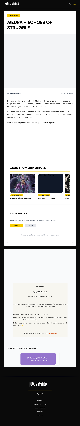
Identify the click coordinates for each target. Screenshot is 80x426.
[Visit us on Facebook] (42, 394)
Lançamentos (14, 15)
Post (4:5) (30, 225)
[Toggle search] (70, 4)
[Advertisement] (40, 265)
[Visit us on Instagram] (38, 394)
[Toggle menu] (74, 4)
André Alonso (15, 94)
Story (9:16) (17, 225)
